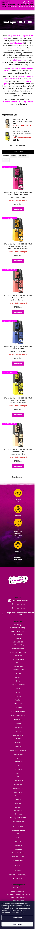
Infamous (18, 762)
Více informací (18, 912)
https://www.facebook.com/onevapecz (20, 614)
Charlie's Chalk (18, 735)
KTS (18, 777)
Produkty (17, 625)
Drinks (18, 681)
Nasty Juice (18, 792)
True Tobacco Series (18, 715)
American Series (18, 670)
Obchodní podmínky (18, 891)
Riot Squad (18, 807)
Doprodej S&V (18, 861)
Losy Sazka (17, 871)
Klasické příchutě (18, 649)
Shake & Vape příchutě (18, 652)
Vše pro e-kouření (17, 631)
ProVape (18, 804)
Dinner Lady (18, 747)
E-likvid (18, 638)
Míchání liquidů (18, 642)
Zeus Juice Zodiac (18, 857)
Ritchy (18, 663)
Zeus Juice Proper (18, 853)
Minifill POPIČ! (18, 785)
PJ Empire (18, 796)
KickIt (18, 773)
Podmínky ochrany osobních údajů (18, 894)
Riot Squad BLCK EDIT (18, 818)
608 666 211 (20, 605)
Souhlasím (17, 924)
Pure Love (18, 700)
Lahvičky (18, 865)
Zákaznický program (18, 898)
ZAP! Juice (18, 849)
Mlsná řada (18, 704)
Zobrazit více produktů (17, 145)
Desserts (18, 677)
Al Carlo (18, 724)
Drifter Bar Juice (18, 659)
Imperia (18, 758)
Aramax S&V (18, 655)
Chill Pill (18, 739)
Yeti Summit (18, 845)
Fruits (18, 692)
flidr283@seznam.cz (20, 601)
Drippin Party (18, 754)
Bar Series (18, 728)
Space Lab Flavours (18, 830)
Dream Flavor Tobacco (18, 750)
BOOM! (18, 673)
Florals (18, 689)
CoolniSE (18, 743)
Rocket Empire (18, 826)
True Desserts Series (18, 711)
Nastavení (17, 917)
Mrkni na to (18, 209)
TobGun (18, 834)
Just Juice (18, 769)
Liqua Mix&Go (18, 781)
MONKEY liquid (18, 788)
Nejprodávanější (23, 155)
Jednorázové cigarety (17, 628)
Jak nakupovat (18, 888)
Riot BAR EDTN (18, 810)
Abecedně (6, 160)
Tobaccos (18, 708)
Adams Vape (18, 667)
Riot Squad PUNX (18, 822)
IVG (18, 766)
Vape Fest (18, 842)
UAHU (18, 838)
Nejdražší (13, 155)
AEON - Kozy (18, 720)
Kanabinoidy (17, 878)
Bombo (18, 731)
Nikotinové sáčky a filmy (17, 875)
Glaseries (18, 696)
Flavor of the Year (18, 685)
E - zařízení (18, 634)
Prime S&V (18, 800)
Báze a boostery (18, 645)
